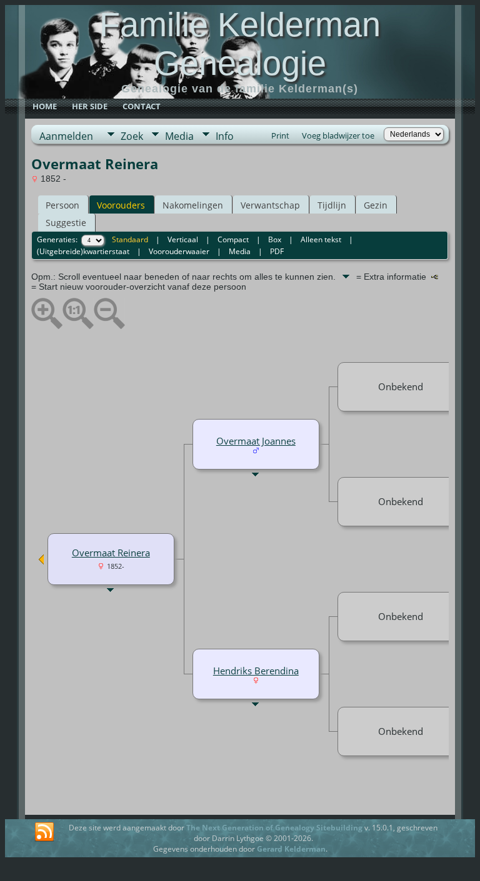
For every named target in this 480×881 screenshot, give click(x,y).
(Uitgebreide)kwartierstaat (83, 251)
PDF (277, 251)
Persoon (62, 205)
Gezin (376, 205)
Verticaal (183, 239)
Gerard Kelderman (291, 849)
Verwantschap (270, 205)
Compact (233, 239)
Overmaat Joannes (256, 441)
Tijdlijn (332, 205)
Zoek (132, 136)
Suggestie (66, 223)
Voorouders (121, 205)
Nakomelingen (192, 205)
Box (274, 239)
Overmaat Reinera (111, 552)
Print (280, 135)
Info (225, 136)
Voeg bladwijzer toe (338, 135)
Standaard (130, 239)
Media (179, 136)
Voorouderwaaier (179, 251)
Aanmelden (66, 136)
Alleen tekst (321, 239)
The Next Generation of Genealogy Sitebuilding (274, 827)
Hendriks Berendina (256, 670)
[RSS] (44, 832)
